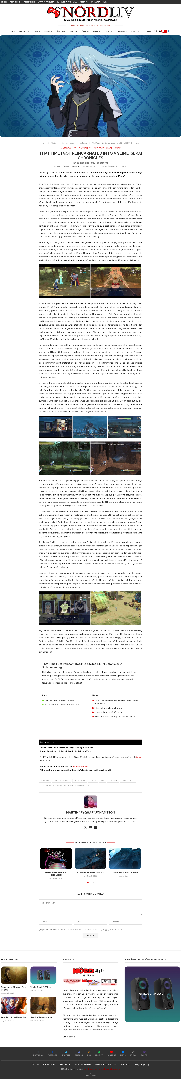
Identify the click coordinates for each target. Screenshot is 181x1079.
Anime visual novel (62, 781)
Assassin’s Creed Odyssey (90, 872)
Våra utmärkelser (46, 2)
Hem (13, 31)
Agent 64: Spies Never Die (13, 1017)
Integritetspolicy (99, 2)
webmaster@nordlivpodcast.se (102, 1069)
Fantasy (93, 781)
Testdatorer (29, 2)
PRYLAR (47, 31)
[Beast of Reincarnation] (43, 1005)
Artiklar (121, 31)
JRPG (102, 781)
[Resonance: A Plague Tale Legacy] (14, 975)
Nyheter (135, 31)
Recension (113, 781)
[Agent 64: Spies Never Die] (14, 1005)
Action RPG (45, 781)
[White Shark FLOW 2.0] (43, 975)
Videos (147, 31)
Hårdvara (60, 31)
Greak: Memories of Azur (125, 872)
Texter (54, 143)
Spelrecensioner (67, 143)
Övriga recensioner (91, 31)
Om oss (4, 2)
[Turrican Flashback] (56, 858)
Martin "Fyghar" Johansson (68, 166)
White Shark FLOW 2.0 (41, 987)
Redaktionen (15, 2)
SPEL (36, 31)
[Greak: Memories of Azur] (125, 858)
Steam (138, 757)
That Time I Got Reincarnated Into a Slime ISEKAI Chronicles (65, 785)
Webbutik (84, 2)
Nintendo (83, 143)
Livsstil (74, 31)
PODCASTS (24, 31)
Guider (109, 31)
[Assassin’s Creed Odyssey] (90, 858)
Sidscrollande (128, 781)
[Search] (155, 31)
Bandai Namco (80, 766)
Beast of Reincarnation (41, 1017)
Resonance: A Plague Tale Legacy (13, 988)
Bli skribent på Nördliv (67, 2)
